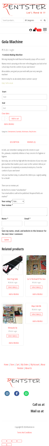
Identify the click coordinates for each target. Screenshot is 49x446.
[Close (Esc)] (4, 441)
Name (5, 218)
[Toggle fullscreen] (14, 441)
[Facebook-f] (16, 393)
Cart (17, 364)
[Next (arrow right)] (9, 444)
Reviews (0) (31, 142)
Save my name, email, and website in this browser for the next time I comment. (24, 232)
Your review (7, 205)
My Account (35, 364)
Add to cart (15, 118)
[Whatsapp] (26, 393)
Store (12, 364)
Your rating (7, 201)
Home (6, 364)
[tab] (16, 142)
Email (27, 218)
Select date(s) (12, 287)
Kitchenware (25, 131)
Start (4, 91)
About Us (28, 368)
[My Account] (30, 30)
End (3, 103)
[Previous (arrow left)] (4, 444)
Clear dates (5, 113)
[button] (8, 124)
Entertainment (11, 131)
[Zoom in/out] (19, 441)
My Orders (25, 364)
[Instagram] (7, 393)
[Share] (9, 441)
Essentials (18, 131)
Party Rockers (32, 131)
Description (14, 142)
